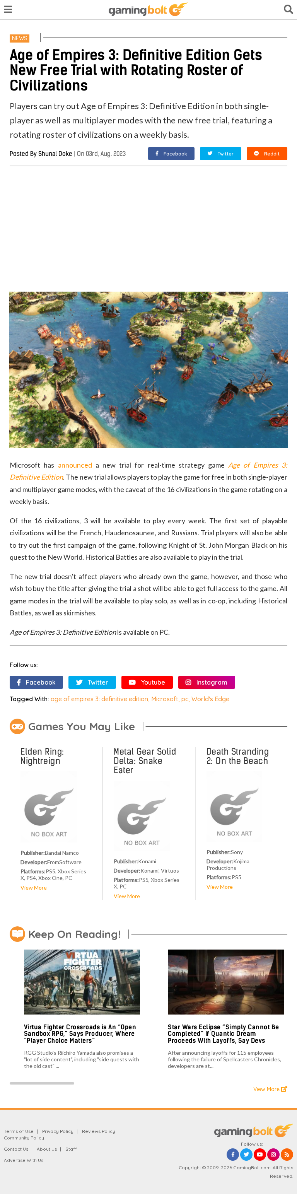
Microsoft (164, 699)
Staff (71, 1149)
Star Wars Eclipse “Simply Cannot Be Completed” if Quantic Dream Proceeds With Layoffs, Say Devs (223, 1033)
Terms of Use (19, 1131)
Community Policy (24, 1138)
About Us (47, 1149)
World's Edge (210, 699)
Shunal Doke (55, 153)
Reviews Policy (98, 1131)
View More (33, 887)
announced (75, 465)
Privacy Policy (57, 1131)
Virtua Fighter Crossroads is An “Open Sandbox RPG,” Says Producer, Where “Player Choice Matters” (80, 1033)
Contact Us (16, 1149)
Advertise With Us (23, 1160)
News (19, 38)
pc (184, 699)
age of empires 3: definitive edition (99, 699)
